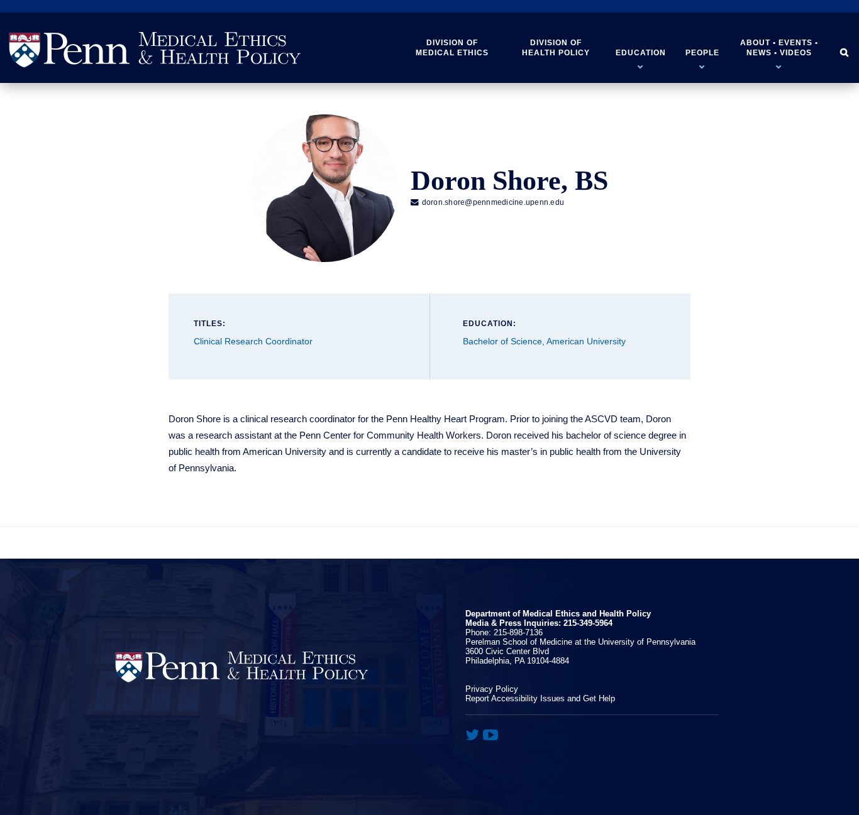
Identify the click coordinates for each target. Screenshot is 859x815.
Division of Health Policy (556, 47)
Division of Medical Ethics (452, 47)
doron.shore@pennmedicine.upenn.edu (487, 202)
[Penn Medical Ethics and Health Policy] (155, 49)
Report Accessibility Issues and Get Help (540, 698)
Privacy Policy (491, 689)
